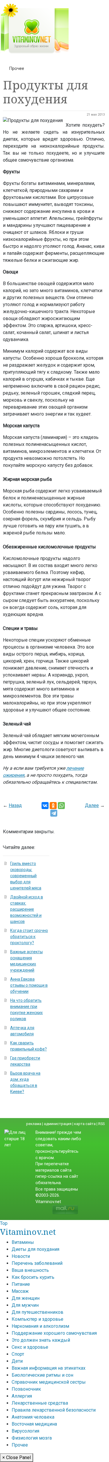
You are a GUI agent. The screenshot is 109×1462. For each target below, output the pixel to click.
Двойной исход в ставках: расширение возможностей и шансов (26, 909)
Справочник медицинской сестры (49, 1382)
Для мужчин (25, 1305)
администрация (58, 1124)
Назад (15, 805)
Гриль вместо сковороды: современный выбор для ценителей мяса (25, 875)
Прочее (16, 68)
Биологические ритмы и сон (42, 1375)
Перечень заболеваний (37, 1263)
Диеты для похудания (35, 1249)
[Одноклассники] (53, 805)
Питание (21, 1284)
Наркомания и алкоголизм (40, 1326)
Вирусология (25, 1431)
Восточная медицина (34, 1424)
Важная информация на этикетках (48, 1368)
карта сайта (85, 1124)
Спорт (18, 1354)
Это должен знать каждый (41, 1340)
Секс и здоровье (30, 1347)
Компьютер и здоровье (37, 1319)
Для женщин (26, 1298)
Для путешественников (37, 1312)
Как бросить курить (33, 1277)
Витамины (23, 1242)
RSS (101, 1124)
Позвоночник (26, 1389)
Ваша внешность (30, 1270)
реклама (33, 1124)
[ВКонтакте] (45, 805)
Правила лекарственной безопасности (54, 1410)
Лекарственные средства (40, 1403)
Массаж (20, 1291)
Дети (17, 1361)
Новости (21, 1256)
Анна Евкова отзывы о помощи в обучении (29, 985)
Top (4, 1223)
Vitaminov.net (28, 1231)
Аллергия (22, 1396)
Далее (92, 805)
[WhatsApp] (61, 805)
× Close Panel (16, 1457)
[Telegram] (53, 813)
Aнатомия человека (33, 1417)
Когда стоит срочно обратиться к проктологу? (29, 936)
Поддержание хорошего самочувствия (54, 1333)
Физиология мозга (32, 1438)
